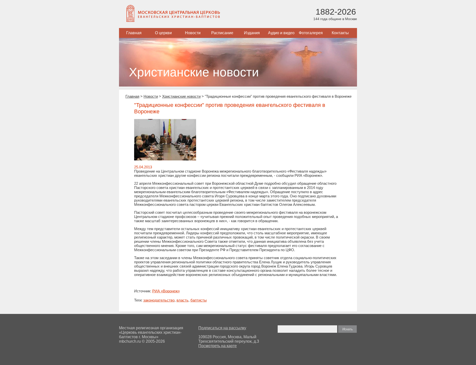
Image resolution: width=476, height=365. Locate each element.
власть (182, 300)
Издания (252, 33)
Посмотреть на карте (217, 346)
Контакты (340, 33)
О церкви (163, 33)
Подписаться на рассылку (222, 328)
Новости (193, 33)
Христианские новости (181, 96)
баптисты (198, 300)
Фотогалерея (311, 33)
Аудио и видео (281, 33)
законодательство (159, 300)
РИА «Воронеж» (166, 291)
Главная (134, 33)
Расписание (222, 33)
